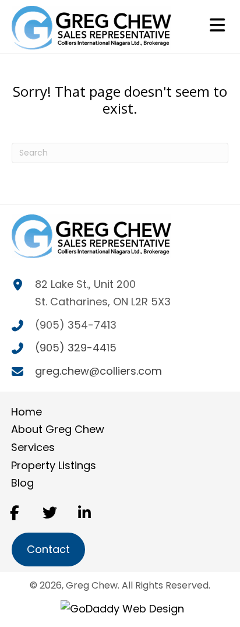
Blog (22, 482)
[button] (14, 512)
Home (26, 411)
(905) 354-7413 (76, 325)
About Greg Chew (57, 429)
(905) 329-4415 (76, 347)
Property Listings (53, 465)
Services (33, 447)
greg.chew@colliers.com (98, 371)
